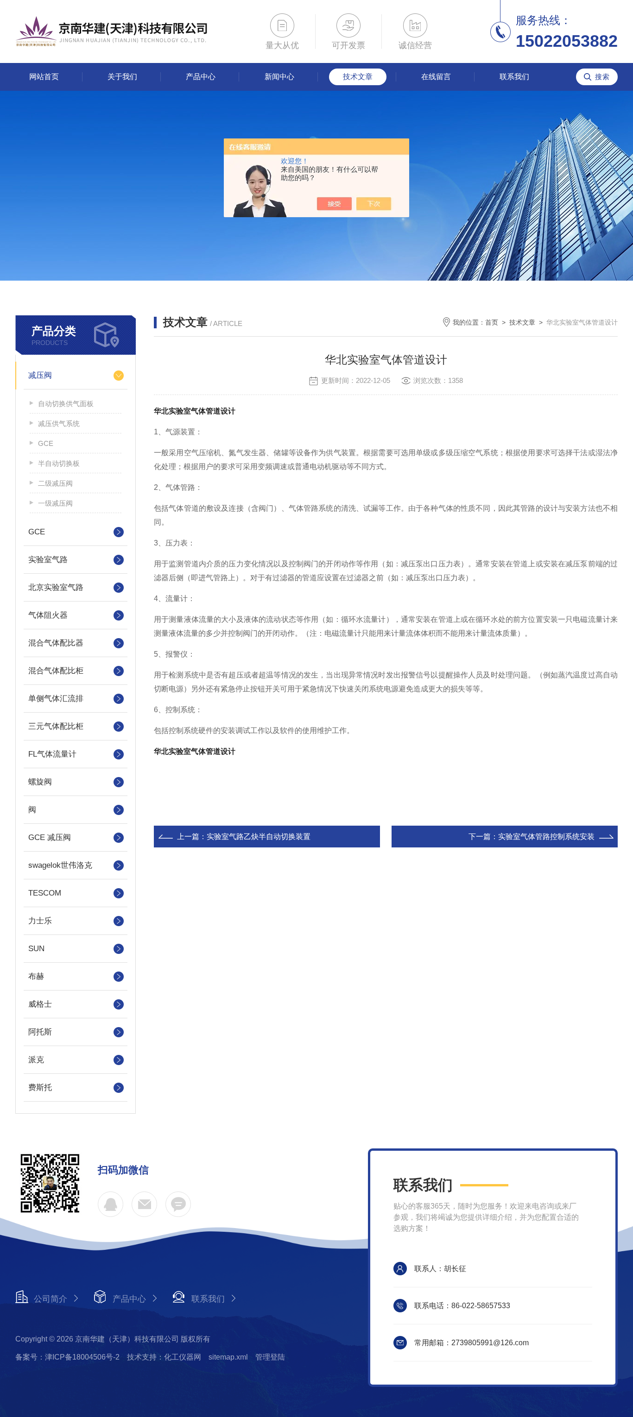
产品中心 (200, 77)
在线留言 (436, 77)
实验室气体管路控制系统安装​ (546, 836)
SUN (36, 948)
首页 (491, 322)
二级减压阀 (55, 483)
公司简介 (50, 1299)
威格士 (40, 1004)
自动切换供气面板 (66, 404)
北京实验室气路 (55, 587)
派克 (36, 1059)
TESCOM (44, 893)
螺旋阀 (40, 781)
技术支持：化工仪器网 (164, 1357)
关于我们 (122, 77)
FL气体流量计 (52, 754)
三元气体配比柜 (55, 726)
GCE (45, 443)
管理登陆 (270, 1357)
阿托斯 (40, 1032)
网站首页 (44, 77)
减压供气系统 (59, 423)
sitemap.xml (228, 1357)
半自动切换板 (59, 463)
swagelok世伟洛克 (60, 865)
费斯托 (40, 1087)
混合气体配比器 (55, 643)
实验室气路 (48, 559)
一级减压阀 (55, 503)
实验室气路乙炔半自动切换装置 (258, 836)
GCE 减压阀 (49, 837)
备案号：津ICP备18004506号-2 (67, 1357)
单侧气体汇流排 (55, 698)
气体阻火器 (48, 615)
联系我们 (514, 77)
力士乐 (40, 920)
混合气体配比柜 (55, 670)
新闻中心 (279, 77)
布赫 (36, 976)
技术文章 (358, 77)
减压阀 (40, 375)
